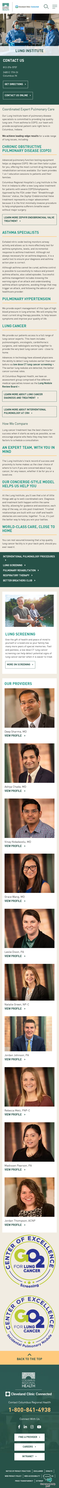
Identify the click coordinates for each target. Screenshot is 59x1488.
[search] (46, 6)
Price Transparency (24, 1481)
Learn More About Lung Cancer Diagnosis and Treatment (23, 396)
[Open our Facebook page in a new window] (19, 1427)
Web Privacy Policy (13, 1476)
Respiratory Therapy (16, 575)
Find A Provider (27, 1437)
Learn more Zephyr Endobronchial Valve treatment (29, 219)
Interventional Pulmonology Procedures (29, 557)
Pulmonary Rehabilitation (19, 570)
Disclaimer (38, 1471)
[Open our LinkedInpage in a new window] (25, 1427)
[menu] (55, 6)
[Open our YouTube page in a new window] (39, 1427)
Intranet (28, 1456)
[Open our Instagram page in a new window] (32, 1427)
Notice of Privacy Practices (18, 1471)
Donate (49, 1471)
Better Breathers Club (17, 581)
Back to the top (29, 1359)
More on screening (18, 665)
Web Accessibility (32, 1476)
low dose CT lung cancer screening (32, 364)
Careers (28, 1447)
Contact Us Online (16, 95)
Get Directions (14, 84)
